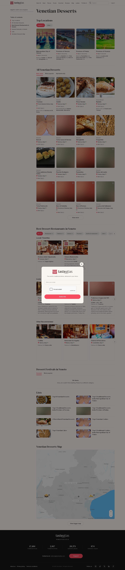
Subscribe (62, 296)
